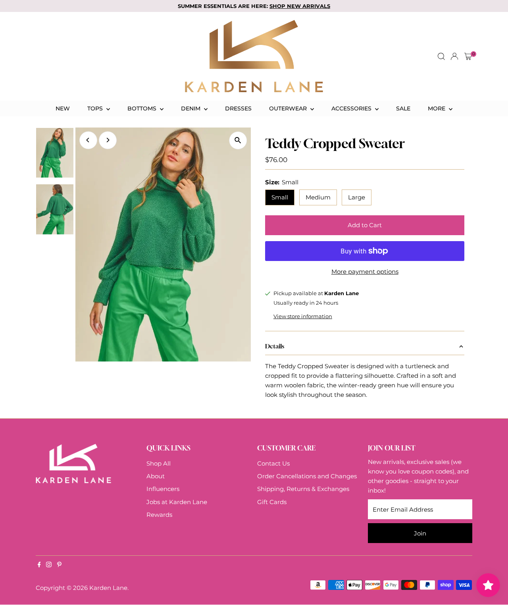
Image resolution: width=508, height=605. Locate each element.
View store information (302, 316)
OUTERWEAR (288, 108)
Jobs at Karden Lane (176, 502)
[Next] (108, 140)
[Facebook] (39, 565)
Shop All (158, 463)
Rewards (159, 514)
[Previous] (88, 140)
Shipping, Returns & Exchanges (303, 489)
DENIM (191, 108)
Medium (318, 197)
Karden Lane (108, 587)
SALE (403, 108)
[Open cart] (468, 56)
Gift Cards (272, 502)
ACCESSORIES (352, 108)
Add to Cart (365, 225)
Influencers (162, 489)
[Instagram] (49, 565)
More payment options (364, 271)
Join (420, 533)
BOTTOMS (142, 108)
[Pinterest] (59, 565)
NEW (63, 108)
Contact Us (273, 463)
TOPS (95, 108)
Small (279, 197)
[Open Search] (441, 56)
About (155, 476)
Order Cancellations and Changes (307, 476)
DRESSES (238, 108)
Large (356, 197)
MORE (437, 108)
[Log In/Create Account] (454, 56)
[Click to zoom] (238, 140)
